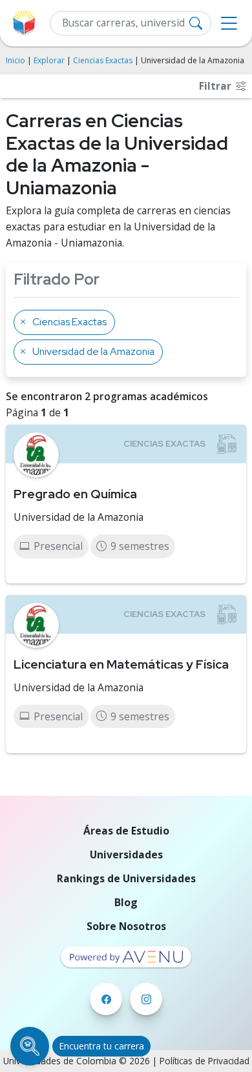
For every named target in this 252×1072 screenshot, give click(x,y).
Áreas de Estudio (126, 831)
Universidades (126, 854)
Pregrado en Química (75, 493)
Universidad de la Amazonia (78, 517)
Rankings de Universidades (126, 878)
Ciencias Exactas (102, 60)
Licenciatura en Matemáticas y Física (121, 664)
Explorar (49, 60)
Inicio (15, 60)
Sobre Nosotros (126, 926)
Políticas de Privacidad (204, 1061)
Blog (126, 902)
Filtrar (216, 86)
